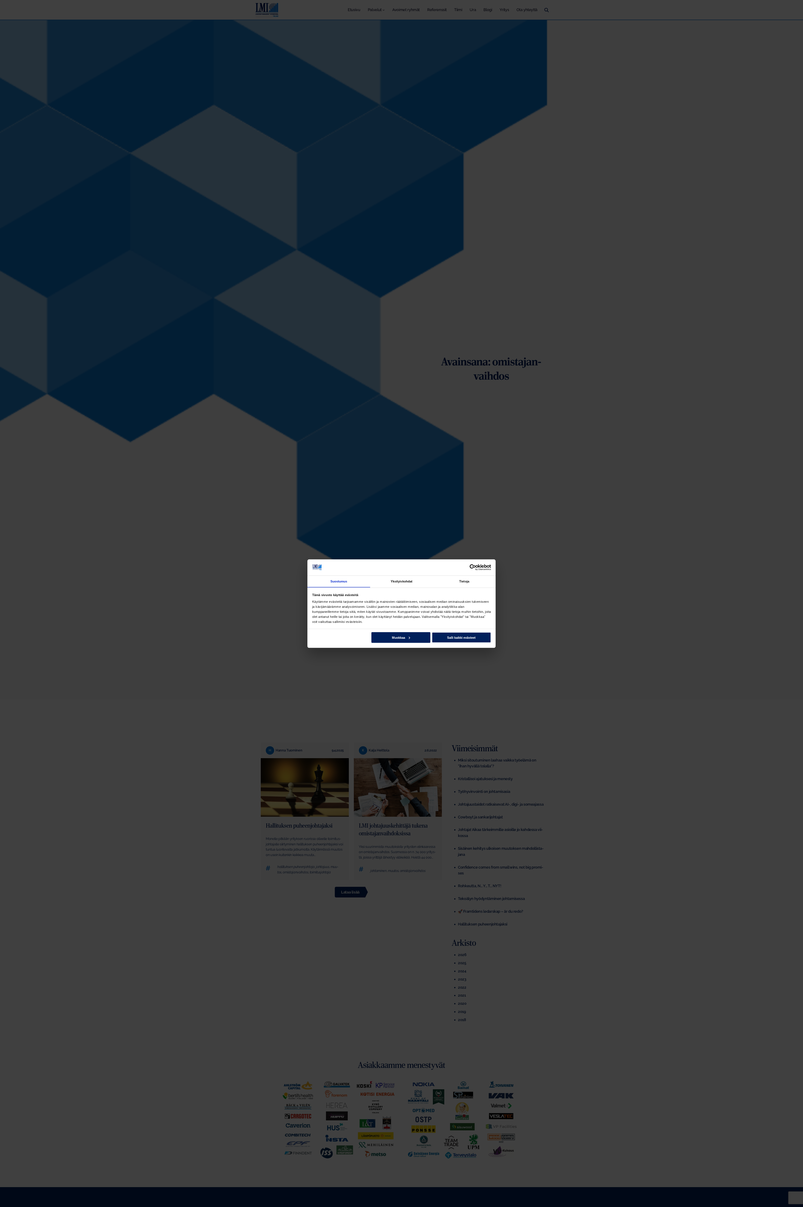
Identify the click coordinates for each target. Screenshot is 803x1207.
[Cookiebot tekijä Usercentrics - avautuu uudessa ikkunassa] (472, 567)
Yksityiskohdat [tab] (401, 581)
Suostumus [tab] (338, 581)
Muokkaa (398, 637)
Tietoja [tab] (464, 581)
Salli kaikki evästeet (461, 637)
